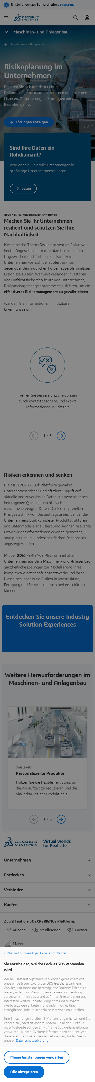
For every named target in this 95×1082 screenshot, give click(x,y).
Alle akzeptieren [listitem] (24, 1072)
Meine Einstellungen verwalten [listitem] (36, 1057)
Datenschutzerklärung (32, 1040)
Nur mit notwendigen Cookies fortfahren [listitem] (37, 953)
